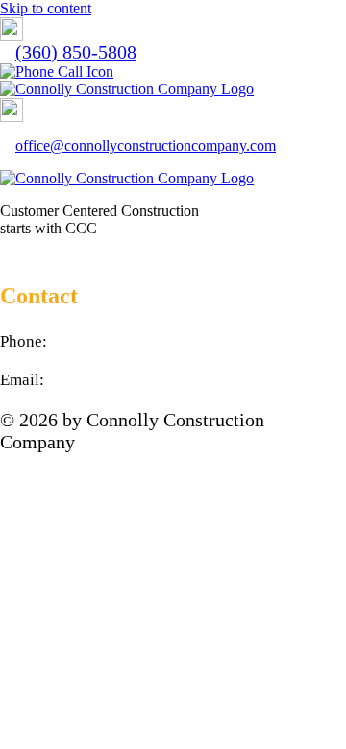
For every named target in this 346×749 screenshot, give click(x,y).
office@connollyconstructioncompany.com (145, 145)
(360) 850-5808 (75, 51)
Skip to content (45, 8)
